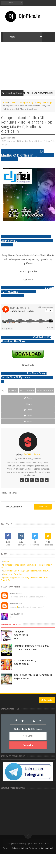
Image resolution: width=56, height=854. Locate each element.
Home (6, 561)
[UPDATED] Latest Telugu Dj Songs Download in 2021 (27, 571)
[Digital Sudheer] (47, 480)
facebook (43, 506)
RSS (39, 721)
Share (29, 404)
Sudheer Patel (16, 614)
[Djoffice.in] (32, 480)
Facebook (16, 721)
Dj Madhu (23, 141)
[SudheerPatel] (22, 480)
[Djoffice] (27, 480)
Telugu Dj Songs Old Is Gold (21, 635)
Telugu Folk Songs (45, 390)
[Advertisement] (28, 65)
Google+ (28, 721)
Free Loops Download (13, 574)
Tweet (29, 398)
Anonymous (16, 593)
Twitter (22, 721)
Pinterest (34, 721)
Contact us (48, 700)
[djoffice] (37, 480)
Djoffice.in (31, 843)
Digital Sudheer (21, 848)
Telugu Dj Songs (36, 141)
